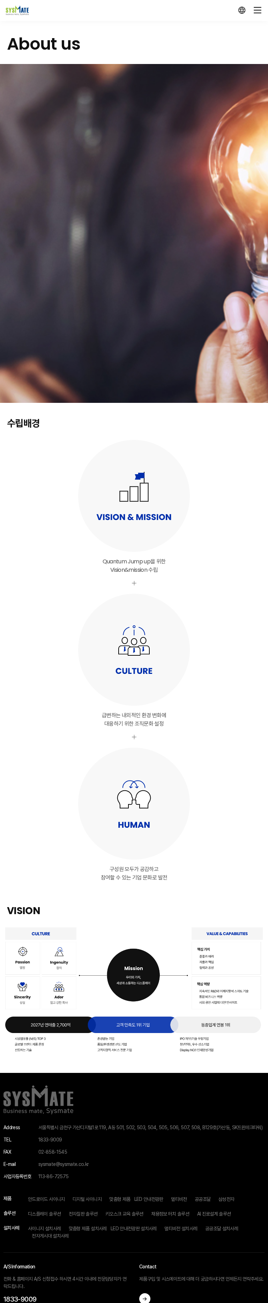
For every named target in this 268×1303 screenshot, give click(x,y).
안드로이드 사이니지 (46, 1199)
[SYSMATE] (17, 10)
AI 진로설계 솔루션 (214, 1214)
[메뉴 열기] (257, 10)
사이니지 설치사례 (44, 1228)
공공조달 (202, 1199)
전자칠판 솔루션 (83, 1214)
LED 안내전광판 (148, 1199)
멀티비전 (179, 1199)
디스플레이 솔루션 (44, 1214)
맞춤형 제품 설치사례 (88, 1228)
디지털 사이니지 (87, 1199)
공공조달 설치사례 (221, 1228)
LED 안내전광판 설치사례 (134, 1228)
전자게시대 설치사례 (50, 1236)
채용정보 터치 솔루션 (170, 1214)
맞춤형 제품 (119, 1199)
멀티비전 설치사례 (180, 1228)
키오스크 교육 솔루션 (124, 1214)
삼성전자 (226, 1199)
